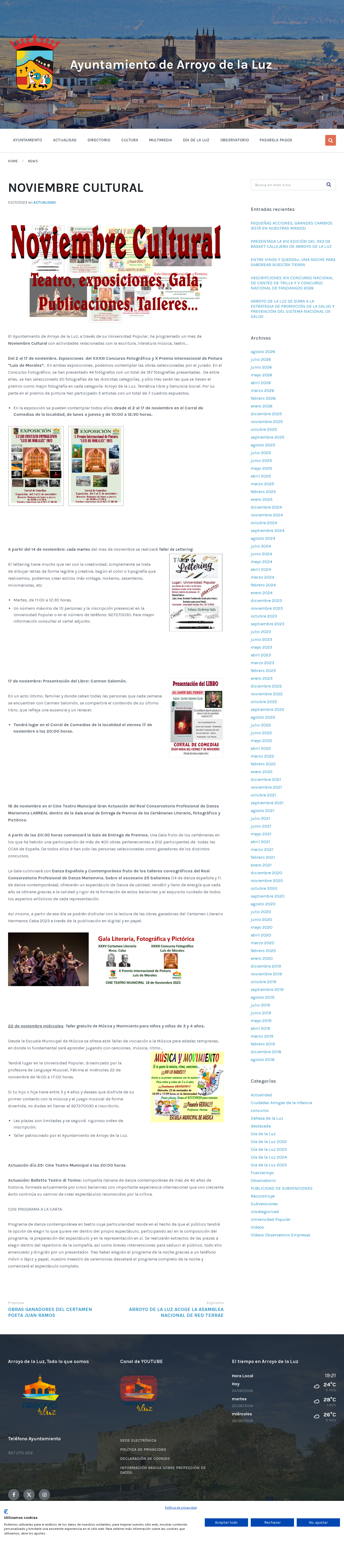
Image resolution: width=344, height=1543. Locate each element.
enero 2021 (261, 865)
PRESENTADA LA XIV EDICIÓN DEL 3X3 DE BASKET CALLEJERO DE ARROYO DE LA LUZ (291, 244)
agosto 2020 (263, 903)
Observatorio (263, 1180)
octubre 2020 (264, 888)
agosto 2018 (263, 1059)
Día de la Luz (263, 1133)
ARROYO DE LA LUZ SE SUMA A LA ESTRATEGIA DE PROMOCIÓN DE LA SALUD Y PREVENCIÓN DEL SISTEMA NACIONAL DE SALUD (293, 309)
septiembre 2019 (267, 989)
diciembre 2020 (266, 872)
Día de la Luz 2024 (269, 1157)
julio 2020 (261, 911)
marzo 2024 (262, 577)
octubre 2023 (264, 616)
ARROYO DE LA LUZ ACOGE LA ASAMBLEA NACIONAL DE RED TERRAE (176, 1312)
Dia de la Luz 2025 (269, 1164)
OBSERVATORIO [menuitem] (234, 140)
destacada (261, 1126)
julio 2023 (261, 631)
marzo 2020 (262, 942)
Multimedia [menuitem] (160, 140)
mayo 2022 (261, 740)
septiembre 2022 (267, 709)
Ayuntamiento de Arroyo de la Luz (171, 64)
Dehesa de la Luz (267, 1118)
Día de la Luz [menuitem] (196, 140)
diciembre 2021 (266, 779)
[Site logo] (35, 92)
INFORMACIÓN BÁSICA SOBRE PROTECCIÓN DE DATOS (163, 1470)
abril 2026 (261, 382)
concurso (260, 1110)
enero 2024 (262, 592)
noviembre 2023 (267, 608)
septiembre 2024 (267, 530)
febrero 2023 (263, 670)
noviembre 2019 (266, 973)
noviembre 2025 (267, 421)
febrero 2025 (263, 491)
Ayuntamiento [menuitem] (27, 140)
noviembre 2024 (267, 514)
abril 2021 (260, 841)
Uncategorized (265, 1211)
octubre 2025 (264, 429)
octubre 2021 (263, 795)
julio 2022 (261, 725)
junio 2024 (261, 553)
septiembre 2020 (268, 896)
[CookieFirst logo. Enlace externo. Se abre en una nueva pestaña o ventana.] (6, 1511)
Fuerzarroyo (262, 1172)
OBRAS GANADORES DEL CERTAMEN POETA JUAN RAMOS (50, 1312)
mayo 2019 (261, 1020)
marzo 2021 (262, 849)
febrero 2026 (263, 398)
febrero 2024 (263, 584)
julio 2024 (261, 546)
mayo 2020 (262, 927)
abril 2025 (261, 476)
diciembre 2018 (266, 1051)
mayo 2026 (261, 374)
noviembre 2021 (266, 787)
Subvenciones (264, 1203)
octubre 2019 (263, 981)
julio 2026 (261, 359)
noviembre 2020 (267, 880)
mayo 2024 (261, 561)
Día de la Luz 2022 (269, 1141)
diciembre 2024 (266, 507)
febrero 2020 (263, 950)
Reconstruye (263, 1196)
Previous (16, 1303)
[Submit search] (329, 185)
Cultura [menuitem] (129, 140)
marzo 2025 (262, 483)
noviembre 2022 (267, 693)
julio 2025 (261, 452)
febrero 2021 (263, 857)
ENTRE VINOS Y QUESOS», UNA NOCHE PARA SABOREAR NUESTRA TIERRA (293, 262)
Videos (257, 1227)
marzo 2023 (262, 662)
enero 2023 (262, 678)
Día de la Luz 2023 (269, 1149)
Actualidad (44, 202)
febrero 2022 (263, 763)
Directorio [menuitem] (99, 140)
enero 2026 (262, 406)
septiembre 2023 (267, 623)
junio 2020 (261, 919)
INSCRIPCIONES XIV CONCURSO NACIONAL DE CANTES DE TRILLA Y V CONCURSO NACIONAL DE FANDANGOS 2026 (292, 283)
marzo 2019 (262, 1036)
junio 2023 (261, 639)
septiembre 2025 (267, 437)
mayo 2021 (261, 833)
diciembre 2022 (266, 686)
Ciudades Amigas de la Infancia (281, 1102)
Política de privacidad (181, 1507)
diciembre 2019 (266, 966)
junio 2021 (261, 826)
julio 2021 (260, 818)
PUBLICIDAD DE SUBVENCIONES (282, 1188)
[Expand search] (330, 140)
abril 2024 (261, 569)
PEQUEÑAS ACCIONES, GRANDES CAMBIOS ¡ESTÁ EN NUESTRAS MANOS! (291, 226)
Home (13, 161)
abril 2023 (261, 654)
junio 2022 (261, 732)
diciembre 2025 (266, 413)
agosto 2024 (263, 538)
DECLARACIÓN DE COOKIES (145, 1458)
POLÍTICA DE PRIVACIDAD (143, 1449)
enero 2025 (262, 499)
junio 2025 (261, 460)
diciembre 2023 (266, 600)
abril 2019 (260, 1028)
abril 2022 (261, 748)
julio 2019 (260, 1005)
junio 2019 (261, 1012)
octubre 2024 (264, 522)
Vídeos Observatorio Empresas (280, 1234)
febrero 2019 (263, 1043)
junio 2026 (261, 367)
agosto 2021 (262, 810)
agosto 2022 (263, 717)
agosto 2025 (263, 444)
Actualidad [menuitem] (65, 140)
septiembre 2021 (267, 802)
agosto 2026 (263, 351)
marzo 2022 (262, 756)
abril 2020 (261, 935)
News (33, 161)
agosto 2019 (262, 997)
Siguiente (215, 1303)
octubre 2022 (264, 701)
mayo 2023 (261, 647)
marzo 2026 (262, 390)
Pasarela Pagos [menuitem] (276, 140)
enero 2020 (262, 958)
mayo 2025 (261, 468)
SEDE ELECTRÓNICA (138, 1440)
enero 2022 (262, 771)
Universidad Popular (271, 1219)
